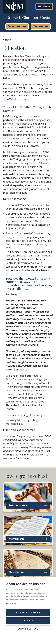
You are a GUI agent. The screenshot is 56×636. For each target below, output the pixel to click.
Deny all (28, 621)
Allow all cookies (28, 612)
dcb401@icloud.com (14, 99)
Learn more (11, 604)
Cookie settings (28, 629)
